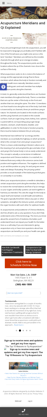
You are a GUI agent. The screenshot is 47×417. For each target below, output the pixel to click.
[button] (3, 86)
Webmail (18, 401)
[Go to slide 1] (16, 330)
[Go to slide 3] (23, 330)
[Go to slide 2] (20, 330)
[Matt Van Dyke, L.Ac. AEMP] (23, 13)
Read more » (19, 325)
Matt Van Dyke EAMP (14, 293)
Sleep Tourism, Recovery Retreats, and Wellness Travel (23, 377)
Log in (30, 401)
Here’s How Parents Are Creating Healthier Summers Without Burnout (24, 374)
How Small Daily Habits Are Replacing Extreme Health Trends (24, 379)
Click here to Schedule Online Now (23, 263)
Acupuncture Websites (11, 391)
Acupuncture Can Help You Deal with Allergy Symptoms (34, 249)
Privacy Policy (38, 393)
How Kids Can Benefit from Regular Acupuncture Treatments (12, 251)
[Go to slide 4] (26, 330)
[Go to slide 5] (30, 330)
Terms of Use (27, 393)
